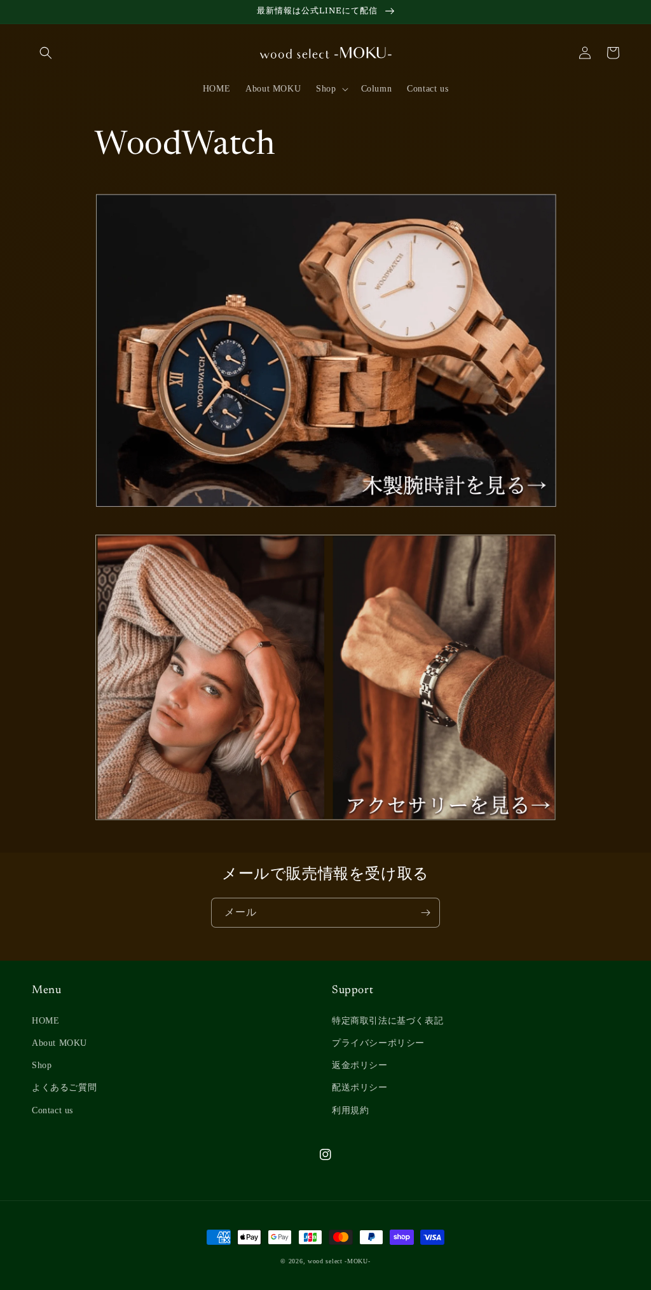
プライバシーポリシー (378, 1043)
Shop (41, 1065)
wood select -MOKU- (339, 1261)
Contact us (52, 1110)
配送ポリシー (360, 1087)
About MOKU (59, 1043)
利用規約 (350, 1110)
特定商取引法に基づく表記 (387, 1021)
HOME (45, 1021)
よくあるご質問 (64, 1087)
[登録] (425, 913)
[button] (46, 53)
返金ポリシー (360, 1065)
